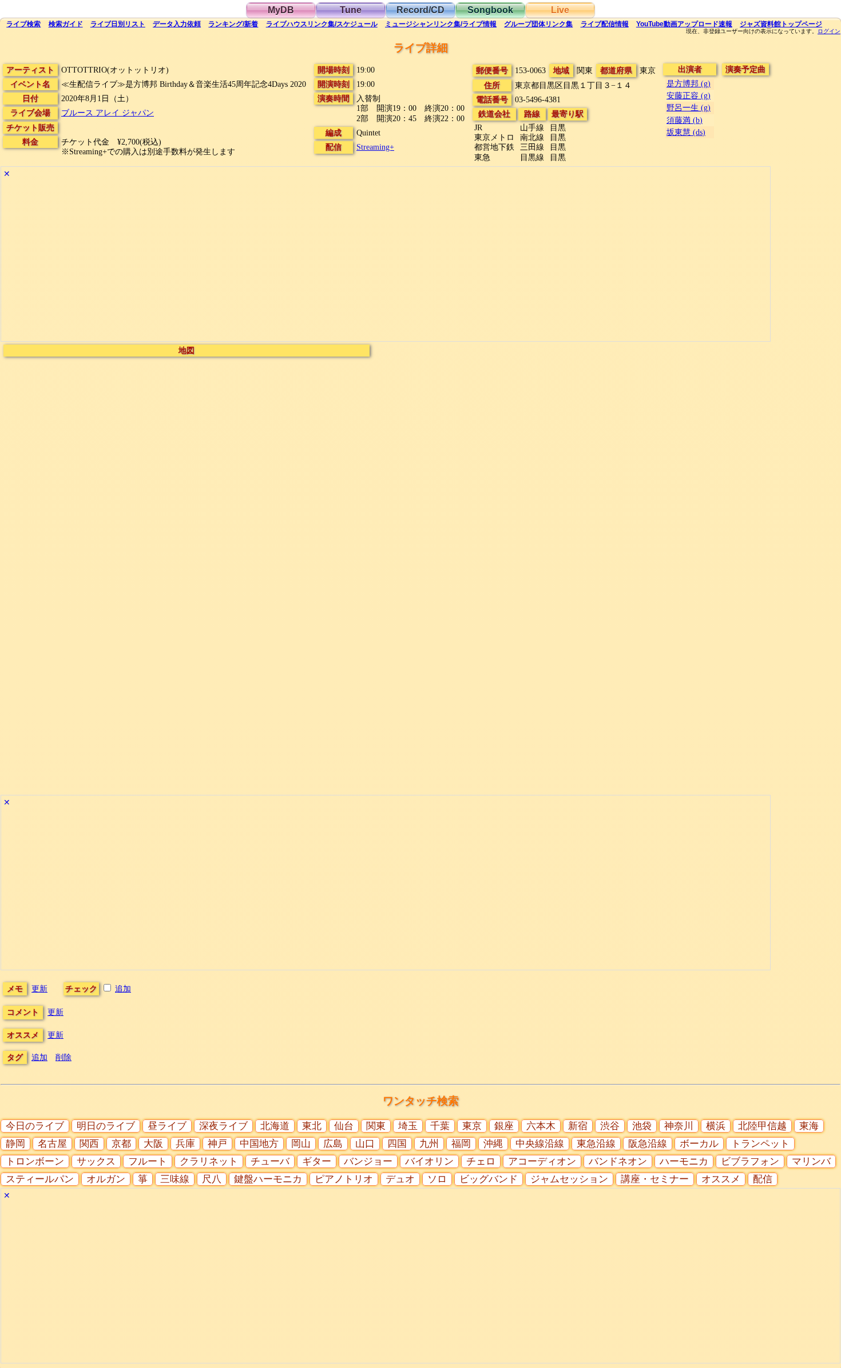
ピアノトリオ (344, 1179)
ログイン (829, 31)
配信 (605, 24)
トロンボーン (35, 1161)
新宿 (578, 1126)
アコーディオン (542, 1161)
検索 (23, 24)
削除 (63, 1057)
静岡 (15, 1143)
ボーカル (699, 1143)
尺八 (211, 1179)
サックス (96, 1161)
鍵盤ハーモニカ (268, 1179)
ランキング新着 (233, 24)
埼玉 (408, 1126)
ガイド (66, 24)
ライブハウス (322, 24)
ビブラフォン (750, 1161)
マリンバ (811, 1161)
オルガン (105, 1179)
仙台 (344, 1126)
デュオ (400, 1179)
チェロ (480, 1161)
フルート (147, 1161)
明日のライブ (106, 1126)
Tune (351, 10)
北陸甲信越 (762, 1126)
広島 (333, 1143)
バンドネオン (618, 1161)
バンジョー (368, 1161)
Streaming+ (375, 146)
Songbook (490, 10)
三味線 (174, 1179)
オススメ (720, 1179)
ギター (316, 1161)
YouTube (684, 24)
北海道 (274, 1126)
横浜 (715, 1126)
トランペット (760, 1143)
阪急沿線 (647, 1143)
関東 (376, 1126)
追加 (123, 988)
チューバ (270, 1161)
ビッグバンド (488, 1179)
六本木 (541, 1126)
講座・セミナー (655, 1179)
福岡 (461, 1143)
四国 (397, 1143)
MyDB (281, 10)
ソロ (437, 1179)
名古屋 (52, 1143)
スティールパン (40, 1179)
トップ (781, 24)
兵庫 (185, 1143)
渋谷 (610, 1126)
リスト (117, 24)
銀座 (504, 1126)
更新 (39, 988)
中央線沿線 (539, 1143)
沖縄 (493, 1143)
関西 (89, 1143)
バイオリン (429, 1161)
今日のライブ (35, 1126)
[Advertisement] (344, 261)
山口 (365, 1143)
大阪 (153, 1143)
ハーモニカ (684, 1161)
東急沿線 (596, 1143)
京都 (121, 1143)
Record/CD (420, 10)
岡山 (301, 1143)
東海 (809, 1126)
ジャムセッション (569, 1179)
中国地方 (259, 1143)
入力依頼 (177, 24)
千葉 (440, 1126)
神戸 (217, 1143)
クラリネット (209, 1161)
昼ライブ (167, 1126)
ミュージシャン (441, 24)
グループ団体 (538, 24)
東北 (312, 1126)
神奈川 (678, 1126)
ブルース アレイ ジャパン (107, 112)
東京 (472, 1126)
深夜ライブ (223, 1126)
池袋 (642, 1126)
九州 (429, 1143)
